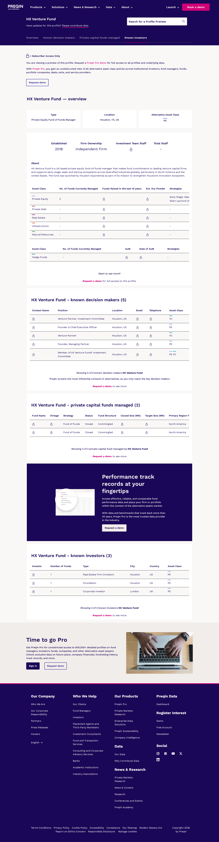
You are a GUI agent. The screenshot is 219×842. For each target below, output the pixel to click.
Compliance (113, 827)
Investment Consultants (87, 734)
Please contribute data (75, 25)
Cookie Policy (79, 827)
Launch (171, 7)
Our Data (120, 754)
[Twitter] (180, 754)
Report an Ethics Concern (71, 831)
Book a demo (196, 7)
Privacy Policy (61, 827)
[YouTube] (173, 754)
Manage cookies (127, 831)
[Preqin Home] (15, 7)
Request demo (37, 82)
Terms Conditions (41, 827)
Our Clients (79, 704)
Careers (35, 734)
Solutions (58, 7)
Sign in (33, 665)
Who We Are (38, 704)
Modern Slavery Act (150, 827)
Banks (76, 760)
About (125, 7)
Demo (159, 720)
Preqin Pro (38, 68)
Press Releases (39, 727)
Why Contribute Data (127, 760)
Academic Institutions (85, 767)
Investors (78, 717)
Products (36, 7)
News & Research (85, 7)
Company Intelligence (127, 737)
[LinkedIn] (158, 761)
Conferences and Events (129, 800)
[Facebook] (165, 754)
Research (120, 794)
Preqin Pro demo (96, 62)
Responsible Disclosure (101, 831)
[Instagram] (158, 754)
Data (109, 7)
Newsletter (162, 734)
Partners (36, 720)
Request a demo (92, 281)
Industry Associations (85, 774)
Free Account (164, 727)
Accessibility (97, 827)
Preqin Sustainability (126, 731)
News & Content (124, 787)
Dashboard (162, 704)
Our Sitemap (129, 827)
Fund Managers (82, 710)
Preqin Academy (124, 807)
